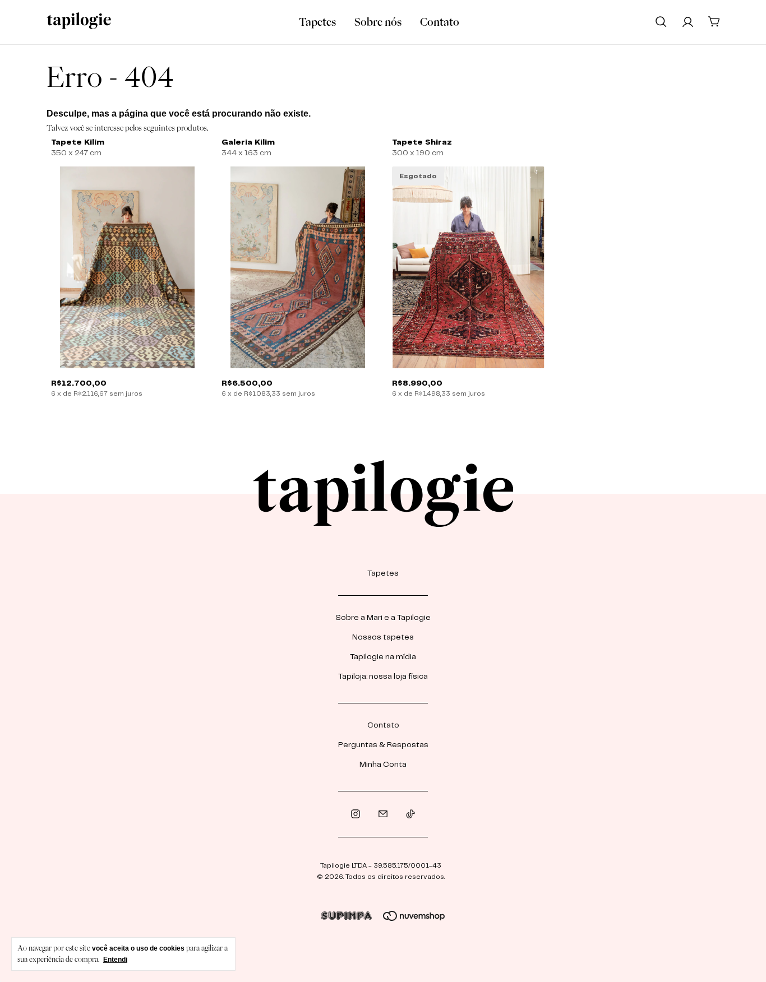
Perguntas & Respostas (383, 745)
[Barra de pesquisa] (661, 21)
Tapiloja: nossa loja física (383, 676)
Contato (439, 22)
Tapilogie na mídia (383, 657)
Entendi (115, 960)
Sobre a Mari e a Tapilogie (383, 618)
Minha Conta (383, 764)
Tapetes (317, 22)
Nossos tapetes (383, 637)
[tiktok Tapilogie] (410, 814)
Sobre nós (378, 22)
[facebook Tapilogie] (383, 814)
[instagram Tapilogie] (355, 814)
